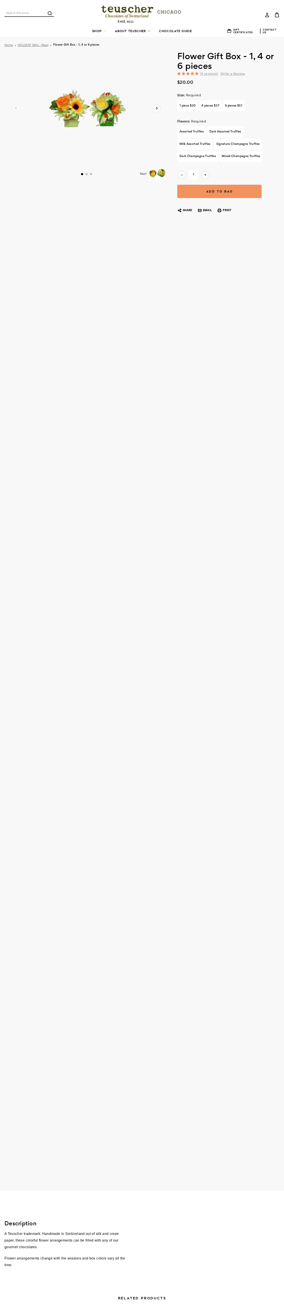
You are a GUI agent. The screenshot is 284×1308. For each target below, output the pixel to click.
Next (156, 108)
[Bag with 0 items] (277, 15)
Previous (16, 108)
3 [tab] (91, 174)
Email (207, 210)
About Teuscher (130, 31)
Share (187, 210)
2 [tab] (86, 174)
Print (227, 210)
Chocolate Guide (175, 31)
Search (49, 13)
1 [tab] (82, 174)
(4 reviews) (209, 74)
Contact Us (269, 31)
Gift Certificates (243, 31)
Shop (97, 31)
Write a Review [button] (232, 74)
